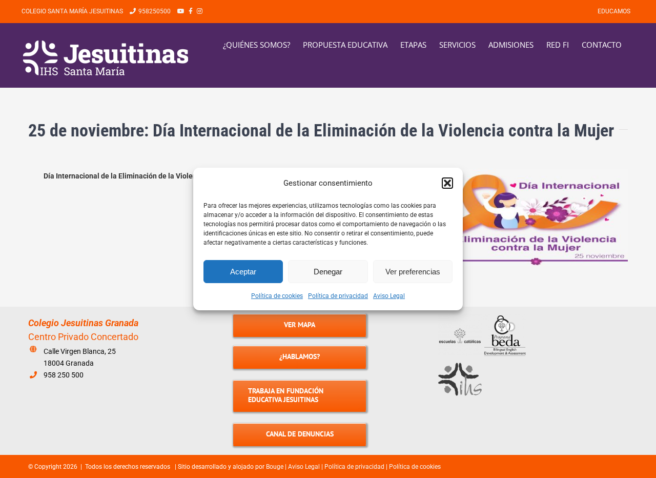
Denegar (328, 271)
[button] (447, 183)
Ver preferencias (412, 271)
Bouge (274, 466)
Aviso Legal (389, 296)
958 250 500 (64, 375)
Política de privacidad (338, 296)
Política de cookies (277, 296)
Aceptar (243, 271)
